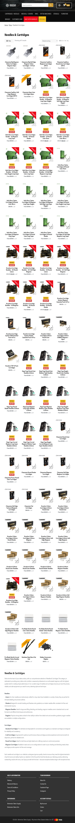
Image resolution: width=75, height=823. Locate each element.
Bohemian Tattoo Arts (13, 807)
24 (62, 41)
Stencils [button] (56, 13)
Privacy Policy (11, 791)
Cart (41, 810)
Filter (9, 41)
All (68, 41)
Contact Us (43, 784)
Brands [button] (7, 19)
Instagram (43, 791)
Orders (42, 807)
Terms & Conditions (12, 787)
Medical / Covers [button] (27, 13)
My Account (43, 803)
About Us (42, 780)
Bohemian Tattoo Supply (14, 803)
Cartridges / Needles (12, 13)
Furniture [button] (64, 13)
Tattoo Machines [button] (45, 13)
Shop (10, 25)
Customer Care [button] (17, 19)
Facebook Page (44, 787)
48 (65, 41)
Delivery (9, 780)
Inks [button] (36, 13)
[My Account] (59, 5)
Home (6, 25)
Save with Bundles (31, 19)
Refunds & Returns (12, 784)
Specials (42, 19)
